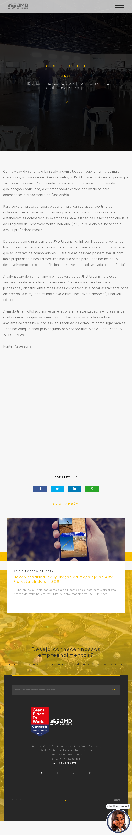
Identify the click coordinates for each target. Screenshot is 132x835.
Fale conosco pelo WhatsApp (66, 800)
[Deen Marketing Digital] (116, 799)
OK (114, 690)
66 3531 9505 (67, 762)
